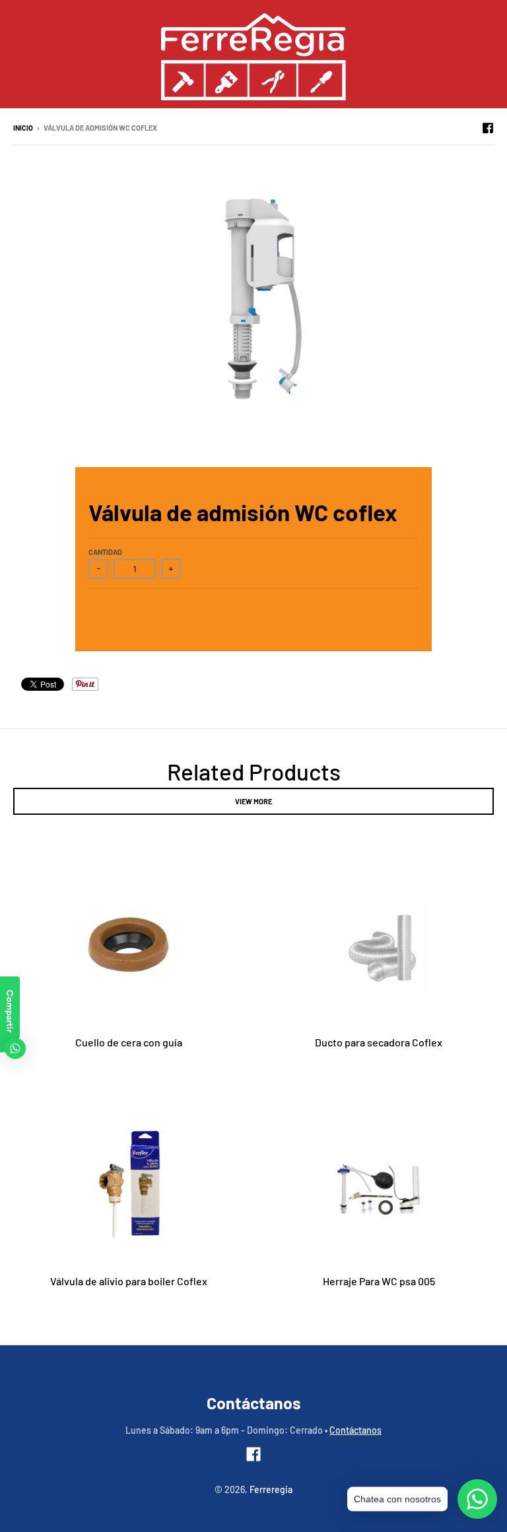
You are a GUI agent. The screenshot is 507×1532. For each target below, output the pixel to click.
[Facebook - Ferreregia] (488, 127)
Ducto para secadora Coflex (378, 1042)
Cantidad (105, 552)
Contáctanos (355, 1430)
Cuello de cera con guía (128, 1042)
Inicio (23, 127)
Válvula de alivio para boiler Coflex (128, 1281)
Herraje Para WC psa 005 (379, 1281)
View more (253, 801)
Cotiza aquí (253, 617)
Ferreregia (271, 1489)
